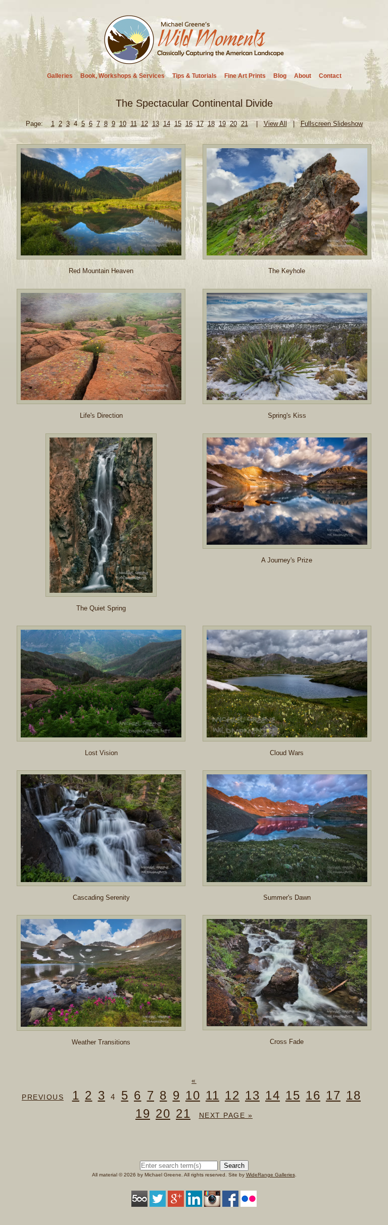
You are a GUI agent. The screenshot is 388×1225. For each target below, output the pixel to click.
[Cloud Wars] (287, 736)
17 (200, 123)
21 (244, 123)
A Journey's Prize (286, 560)
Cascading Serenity (101, 897)
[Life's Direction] (101, 399)
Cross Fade (287, 1041)
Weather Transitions (101, 1042)
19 (222, 123)
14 (166, 123)
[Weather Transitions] (101, 1025)
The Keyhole (286, 271)
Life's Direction (101, 415)
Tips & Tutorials (194, 75)
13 (155, 123)
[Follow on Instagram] (212, 1201)
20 (233, 123)
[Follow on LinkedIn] (194, 1201)
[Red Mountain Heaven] (101, 254)
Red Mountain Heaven (101, 271)
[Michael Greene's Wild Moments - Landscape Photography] (194, 61)
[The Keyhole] (287, 254)
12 (144, 123)
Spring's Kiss (287, 415)
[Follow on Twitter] (158, 1201)
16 (188, 123)
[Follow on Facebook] (230, 1201)
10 (122, 123)
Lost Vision (101, 753)
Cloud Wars (287, 753)
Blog (279, 75)
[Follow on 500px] (139, 1201)
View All (275, 123)
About (302, 75)
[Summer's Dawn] (287, 881)
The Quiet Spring (101, 608)
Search (234, 1165)
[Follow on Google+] (176, 1201)
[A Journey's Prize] (287, 543)
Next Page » (226, 1115)
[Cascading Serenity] (101, 881)
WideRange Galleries (270, 1174)
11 (133, 123)
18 (211, 123)
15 (177, 123)
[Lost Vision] (101, 736)
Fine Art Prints (245, 75)
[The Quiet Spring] (101, 591)
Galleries (60, 75)
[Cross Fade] (287, 1025)
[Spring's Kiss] (287, 399)
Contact (330, 75)
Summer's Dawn (287, 897)
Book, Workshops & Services (122, 75)
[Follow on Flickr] (248, 1201)
